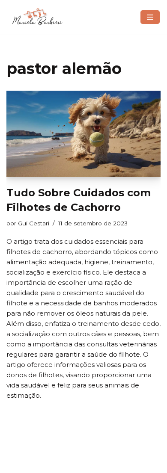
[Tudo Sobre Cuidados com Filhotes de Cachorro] (83, 134)
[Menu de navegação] (150, 17)
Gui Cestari (33, 223)
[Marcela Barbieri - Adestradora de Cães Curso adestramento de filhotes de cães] (37, 17)
